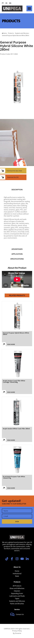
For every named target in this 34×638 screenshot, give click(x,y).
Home (5, 33)
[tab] (17, 190)
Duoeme (18, 633)
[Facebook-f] (12, 558)
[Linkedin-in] (27, 558)
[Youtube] (22, 558)
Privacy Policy (17, 631)
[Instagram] (17, 558)
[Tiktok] (6, 558)
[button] (29, 8)
